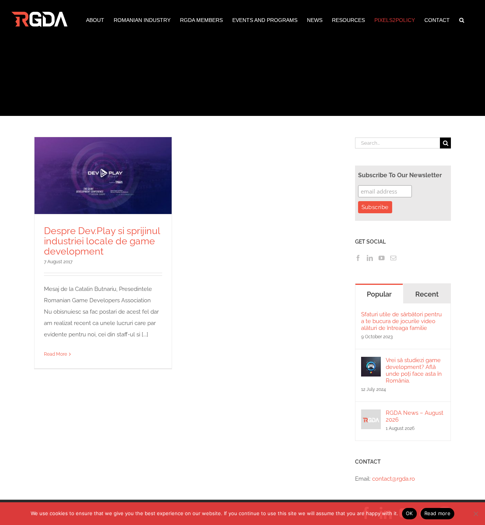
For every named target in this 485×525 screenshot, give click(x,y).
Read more (437, 513)
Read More (55, 354)
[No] (475, 513)
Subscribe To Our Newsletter (400, 175)
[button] (461, 19)
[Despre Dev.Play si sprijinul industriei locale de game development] (103, 175)
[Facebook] (358, 258)
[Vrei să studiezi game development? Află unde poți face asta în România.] (371, 362)
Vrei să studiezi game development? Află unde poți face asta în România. (414, 370)
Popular (379, 294)
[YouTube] (382, 258)
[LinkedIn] (370, 258)
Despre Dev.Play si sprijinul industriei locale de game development (102, 241)
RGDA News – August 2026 (414, 416)
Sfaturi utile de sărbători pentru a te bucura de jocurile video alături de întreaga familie (401, 321)
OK (409, 513)
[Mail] (393, 258)
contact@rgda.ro (393, 478)
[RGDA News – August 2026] (371, 415)
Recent (427, 294)
